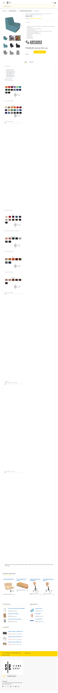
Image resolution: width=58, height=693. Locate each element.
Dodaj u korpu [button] (14, 595)
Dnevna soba (27, 13)
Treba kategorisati (12, 10)
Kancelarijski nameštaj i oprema (25, 10)
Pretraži (53, 6)
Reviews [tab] (31, 62)
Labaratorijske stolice (33, 578)
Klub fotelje (50, 13)
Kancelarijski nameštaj (33, 13)
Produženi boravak (28, 14)
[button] (22, 14)
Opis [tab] (26, 62)
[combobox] (27, 6)
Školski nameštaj (34, 14)
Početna (4, 10)
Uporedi (28, 22)
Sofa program (40, 14)
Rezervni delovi (6, 578)
